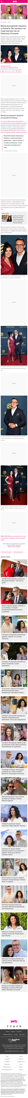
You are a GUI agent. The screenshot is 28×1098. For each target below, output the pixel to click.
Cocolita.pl (7, 1061)
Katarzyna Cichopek (21, 132)
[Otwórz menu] (1, 1)
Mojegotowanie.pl (7, 1067)
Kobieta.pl (21, 1059)
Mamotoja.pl (7, 1064)
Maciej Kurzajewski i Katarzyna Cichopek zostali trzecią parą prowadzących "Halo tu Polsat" (14, 123)
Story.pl (21, 1069)
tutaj (13, 1096)
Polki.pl (20, 1056)
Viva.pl (20, 1064)
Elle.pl (7, 1056)
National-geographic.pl (7, 1069)
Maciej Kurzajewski (10, 132)
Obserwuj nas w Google (9, 71)
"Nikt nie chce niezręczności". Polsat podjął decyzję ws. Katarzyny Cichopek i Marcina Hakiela (13, 538)
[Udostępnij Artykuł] (19, 71)
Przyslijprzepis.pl (21, 1061)
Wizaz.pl (21, 1067)
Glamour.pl (7, 1059)
